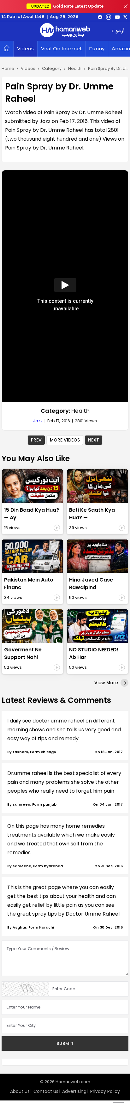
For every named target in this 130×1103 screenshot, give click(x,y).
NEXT (93, 440)
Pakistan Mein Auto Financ (28, 583)
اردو (120, 31)
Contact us (45, 1091)
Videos (25, 49)
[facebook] (100, 17)
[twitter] (125, 17)
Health (80, 411)
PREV (36, 440)
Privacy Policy (105, 1091)
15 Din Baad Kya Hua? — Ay (31, 513)
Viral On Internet (61, 49)
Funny (96, 49)
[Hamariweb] (65, 31)
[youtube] (117, 17)
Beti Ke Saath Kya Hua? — (92, 513)
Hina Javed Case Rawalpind (91, 583)
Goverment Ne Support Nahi (23, 653)
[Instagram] (108, 17)
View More (106, 682)
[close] (125, 6)
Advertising (74, 1091)
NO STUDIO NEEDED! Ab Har (93, 653)
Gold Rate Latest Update (67, 6)
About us (20, 1091)
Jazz (38, 421)
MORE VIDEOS (65, 440)
